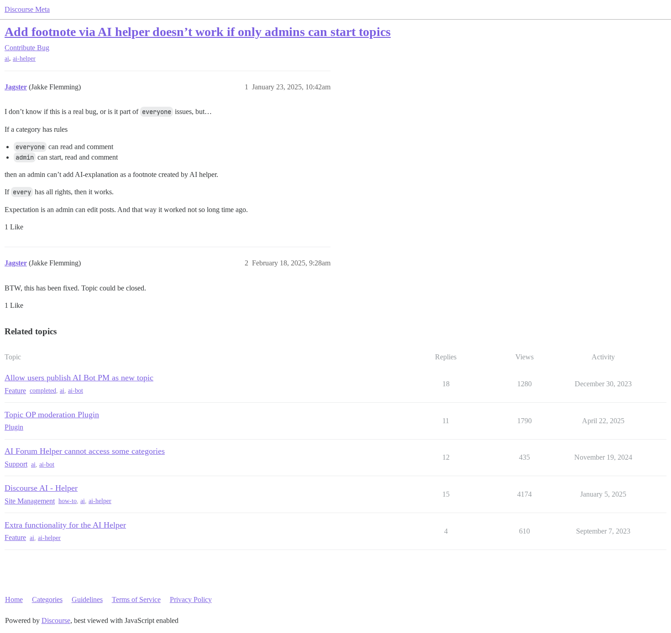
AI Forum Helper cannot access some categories (85, 451)
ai (7, 58)
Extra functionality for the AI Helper (65, 524)
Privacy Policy (191, 599)
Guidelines (87, 599)
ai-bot (75, 390)
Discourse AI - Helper (41, 488)
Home (14, 599)
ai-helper (24, 58)
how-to (67, 501)
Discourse (56, 620)
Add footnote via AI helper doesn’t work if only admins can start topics (198, 32)
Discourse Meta (27, 9)
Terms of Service (136, 599)
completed (43, 390)
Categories (47, 599)
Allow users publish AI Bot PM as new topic (79, 377)
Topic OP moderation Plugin (52, 414)
